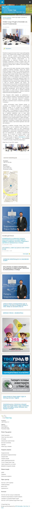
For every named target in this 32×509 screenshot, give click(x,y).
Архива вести (4, 488)
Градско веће (4, 456)
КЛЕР (2, 472)
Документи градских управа (8, 466)
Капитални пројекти (6, 476)
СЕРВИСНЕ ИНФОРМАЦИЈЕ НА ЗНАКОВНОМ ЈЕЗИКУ (16, 260)
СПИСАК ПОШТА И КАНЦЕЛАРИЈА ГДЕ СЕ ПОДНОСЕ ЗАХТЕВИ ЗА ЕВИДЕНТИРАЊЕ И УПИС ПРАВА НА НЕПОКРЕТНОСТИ (15, 305)
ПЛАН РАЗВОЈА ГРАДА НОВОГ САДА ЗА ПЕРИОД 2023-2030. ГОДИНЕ (14, 397)
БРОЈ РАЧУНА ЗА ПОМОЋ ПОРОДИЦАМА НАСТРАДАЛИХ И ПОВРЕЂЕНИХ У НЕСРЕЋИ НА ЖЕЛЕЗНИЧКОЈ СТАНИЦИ (16, 268)
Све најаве (25, 253)
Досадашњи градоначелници (8, 454)
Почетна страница (7, 17)
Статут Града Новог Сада (7, 462)
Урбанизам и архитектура (7, 440)
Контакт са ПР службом (7, 482)
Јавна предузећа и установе (8, 464)
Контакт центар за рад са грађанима (10, 494)
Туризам (3, 444)
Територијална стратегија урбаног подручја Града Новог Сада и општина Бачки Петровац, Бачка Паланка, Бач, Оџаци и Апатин (16, 406)
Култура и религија (6, 442)
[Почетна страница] (13, 13)
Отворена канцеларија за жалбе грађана (11, 496)
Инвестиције (5, 469)
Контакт (3, 491)
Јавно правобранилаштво (7, 460)
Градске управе (5, 458)
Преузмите (8, 48)
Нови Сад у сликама (6, 446)
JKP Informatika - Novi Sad (21, 506)
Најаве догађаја (8, 235)
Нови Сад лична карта (7, 437)
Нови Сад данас (6, 432)
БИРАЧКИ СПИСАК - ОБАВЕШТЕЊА (13, 313)
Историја (3, 439)
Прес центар (5, 479)
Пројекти (3, 474)
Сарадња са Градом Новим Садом (10, 498)
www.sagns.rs (21, 137)
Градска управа (6, 449)
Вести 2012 (4, 486)
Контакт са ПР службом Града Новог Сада (12, 500)
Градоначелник (5, 453)
